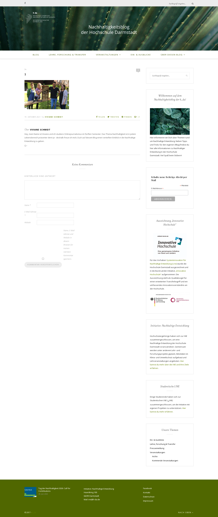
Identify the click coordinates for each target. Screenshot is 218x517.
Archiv (155, 456)
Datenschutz (149, 496)
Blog (36, 54)
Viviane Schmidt (54, 117)
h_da (34, 512)
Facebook (147, 488)
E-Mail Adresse (157, 188)
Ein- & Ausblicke (141, 54)
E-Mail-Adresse (30, 213)
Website (27, 222)
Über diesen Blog (172, 54)
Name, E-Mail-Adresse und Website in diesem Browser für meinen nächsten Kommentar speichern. (69, 244)
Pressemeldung (157, 448)
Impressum (148, 500)
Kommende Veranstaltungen (165, 460)
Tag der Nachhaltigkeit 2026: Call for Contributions (54, 489)
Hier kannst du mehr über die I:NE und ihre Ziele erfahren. (169, 364)
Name (27, 205)
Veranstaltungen (107, 54)
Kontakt (146, 492)
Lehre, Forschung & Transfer (67, 54)
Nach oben (185, 512)
